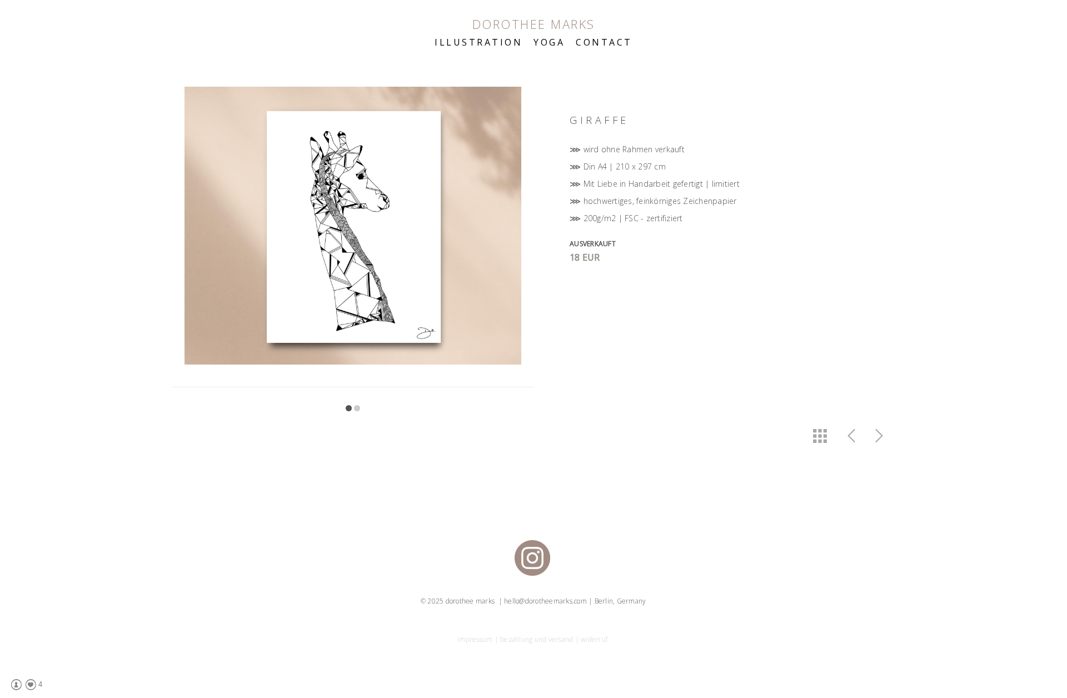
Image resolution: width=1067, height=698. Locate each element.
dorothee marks (533, 24)
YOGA (549, 42)
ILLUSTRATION (478, 42)
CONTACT (604, 42)
